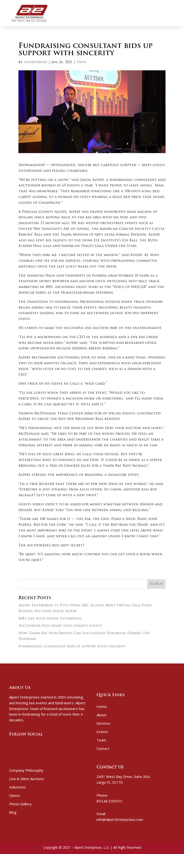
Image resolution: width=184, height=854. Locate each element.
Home (102, 706)
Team (101, 740)
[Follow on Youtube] (27, 744)
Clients (14, 795)
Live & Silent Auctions (26, 778)
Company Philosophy (26, 770)
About (101, 714)
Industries (17, 787)
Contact (103, 748)
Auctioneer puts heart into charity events (60, 626)
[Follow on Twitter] (19, 744)
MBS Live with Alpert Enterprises (50, 619)
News (82, 62)
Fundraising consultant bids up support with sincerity (72, 646)
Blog (13, 812)
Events (102, 731)
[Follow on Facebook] (11, 744)
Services (103, 723)
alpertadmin (35, 62)
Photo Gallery (20, 803)
